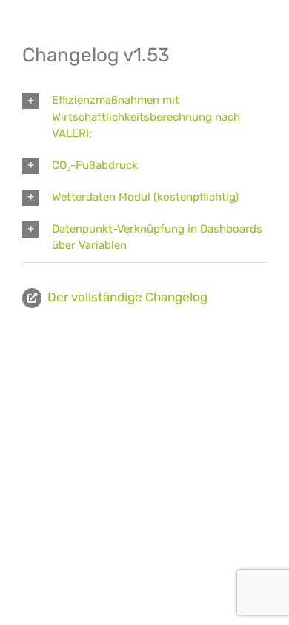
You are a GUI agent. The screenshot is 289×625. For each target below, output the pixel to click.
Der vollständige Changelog (127, 297)
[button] (144, 117)
